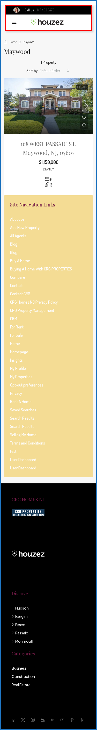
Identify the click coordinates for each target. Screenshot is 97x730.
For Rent (17, 327)
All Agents (18, 235)
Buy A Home (20, 260)
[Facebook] (14, 720)
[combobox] (54, 70)
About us (17, 219)
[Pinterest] (73, 720)
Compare (17, 277)
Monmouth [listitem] (24, 641)
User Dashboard (23, 459)
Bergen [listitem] (21, 616)
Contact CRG (20, 293)
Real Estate (21, 684)
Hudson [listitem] (22, 608)
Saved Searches (23, 409)
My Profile (18, 368)
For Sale (82, 87)
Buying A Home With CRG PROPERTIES (41, 268)
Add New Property (25, 227)
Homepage (19, 351)
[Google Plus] (53, 720)
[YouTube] (63, 720)
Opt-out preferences (26, 385)
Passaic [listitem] (21, 633)
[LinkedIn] (44, 720)
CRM (13, 318)
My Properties (21, 376)
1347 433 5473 (44, 10)
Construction (23, 676)
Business (19, 668)
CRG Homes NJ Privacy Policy (34, 302)
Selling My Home (23, 434)
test (13, 451)
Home (13, 42)
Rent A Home (21, 401)
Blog (13, 244)
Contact (16, 285)
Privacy (16, 393)
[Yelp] (83, 720)
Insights (16, 360)
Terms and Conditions (27, 443)
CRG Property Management (32, 310)
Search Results (22, 418)
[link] (48, 106)
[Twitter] (24, 720)
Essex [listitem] (20, 624)
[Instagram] (34, 720)
